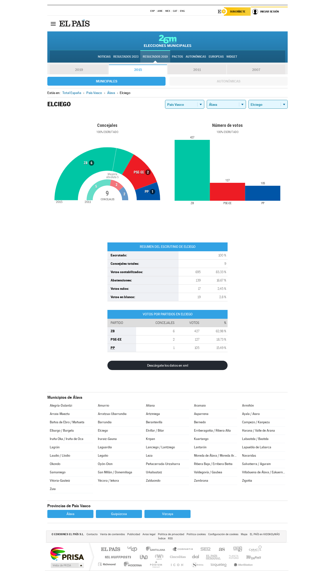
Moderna (131, 564)
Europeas (216, 56)
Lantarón (200, 447)
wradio (158, 557)
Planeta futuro (232, 557)
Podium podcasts (156, 564)
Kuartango (201, 439)
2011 (197, 70)
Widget (231, 56)
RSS (170, 538)
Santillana (157, 549)
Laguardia (105, 447)
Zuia (53, 489)
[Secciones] (53, 23)
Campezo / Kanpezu (256, 422)
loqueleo (219, 564)
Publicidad (133, 534)
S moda (197, 564)
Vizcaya (167, 514)
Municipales (106, 81)
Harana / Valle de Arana (258, 430)
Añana (150, 405)
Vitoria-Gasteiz (60, 480)
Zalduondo (153, 480)
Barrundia (105, 422)
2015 (138, 70)
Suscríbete (237, 11)
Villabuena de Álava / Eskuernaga (263, 472)
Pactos (177, 56)
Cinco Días (177, 557)
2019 (79, 70)
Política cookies (196, 534)
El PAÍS (110, 549)
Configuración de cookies (223, 534)
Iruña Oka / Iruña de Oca (66, 439)
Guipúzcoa (119, 514)
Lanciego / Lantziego (160, 447)
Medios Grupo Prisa (66, 565)
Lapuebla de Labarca (256, 447)
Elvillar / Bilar (155, 430)
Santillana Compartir (183, 549)
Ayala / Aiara (251, 414)
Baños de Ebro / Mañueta (67, 422)
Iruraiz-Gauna (107, 439)
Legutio (103, 455)
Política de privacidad (171, 534)
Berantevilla (154, 422)
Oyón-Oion (105, 464)
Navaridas (249, 455)
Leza (149, 455)
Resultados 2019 (155, 56)
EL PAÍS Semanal (213, 557)
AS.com (219, 549)
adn (236, 549)
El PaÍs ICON (177, 564)
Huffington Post (117, 557)
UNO (144, 557)
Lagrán (55, 447)
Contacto (92, 534)
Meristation (243, 564)
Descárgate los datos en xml (167, 365)
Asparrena (201, 414)
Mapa (244, 534)
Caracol (253, 549)
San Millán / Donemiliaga (115, 472)
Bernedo (200, 422)
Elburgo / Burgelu (62, 430)
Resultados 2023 (126, 56)
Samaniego (57, 472)
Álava (70, 514)
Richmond (107, 564)
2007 (256, 70)
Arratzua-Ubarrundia (112, 414)
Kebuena (249, 557)
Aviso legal (148, 534)
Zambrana (201, 480)
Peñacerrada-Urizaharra (163, 464)
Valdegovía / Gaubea (208, 472)
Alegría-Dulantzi (61, 405)
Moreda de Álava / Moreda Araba (215, 455)
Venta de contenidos (112, 534)
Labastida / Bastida (255, 439)
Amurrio (103, 405)
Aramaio (200, 405)
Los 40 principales (134, 549)
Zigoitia (247, 480)
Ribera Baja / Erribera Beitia (213, 464)
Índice (162, 538)
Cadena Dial (196, 557)
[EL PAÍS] (75, 23)
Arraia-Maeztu (60, 414)
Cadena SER (204, 549)
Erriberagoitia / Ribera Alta (212, 430)
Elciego (103, 430)
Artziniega (153, 414)
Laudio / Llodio (60, 455)
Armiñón (248, 405)
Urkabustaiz (154, 472)
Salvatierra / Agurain (256, 464)
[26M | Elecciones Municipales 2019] (167, 40)
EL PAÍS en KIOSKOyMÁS (265, 534)
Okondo (55, 464)
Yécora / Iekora (108, 480)
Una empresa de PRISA (67, 553)
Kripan (150, 439)
